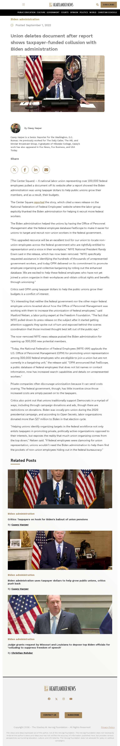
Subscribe (109, 5)
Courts (65, 12)
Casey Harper (35, 128)
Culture (41, 12)
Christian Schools (107, 12)
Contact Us (49, 715)
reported (39, 202)
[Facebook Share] (25, 170)
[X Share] (15, 170)
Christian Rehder (22, 652)
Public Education (26, 12)
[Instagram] (63, 699)
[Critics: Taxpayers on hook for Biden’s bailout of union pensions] (60, 489)
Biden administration (25, 19)
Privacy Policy (108, 727)
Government (53, 12)
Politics (84, 12)
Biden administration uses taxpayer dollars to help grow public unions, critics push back (56, 582)
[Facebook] (49, 699)
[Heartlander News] (61, 5)
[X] (56, 699)
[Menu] (24, 5)
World (93, 12)
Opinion (74, 12)
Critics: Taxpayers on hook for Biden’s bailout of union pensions (48, 519)
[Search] (97, 5)
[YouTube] (71, 699)
